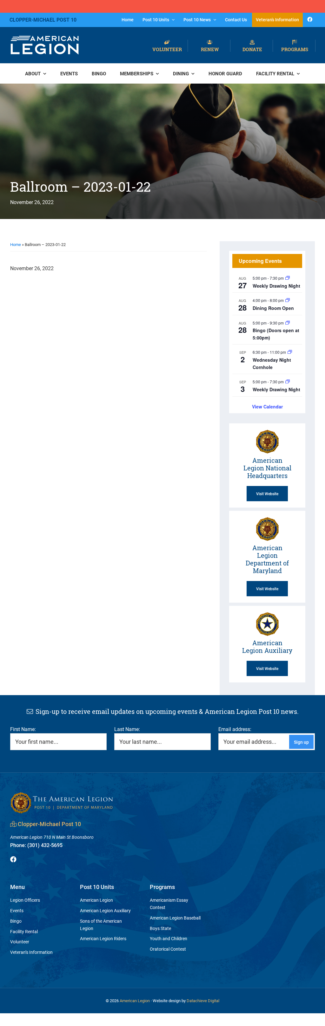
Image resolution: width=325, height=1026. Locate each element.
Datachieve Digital (203, 1000)
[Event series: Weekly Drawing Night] (287, 278)
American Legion (96, 900)
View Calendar (267, 406)
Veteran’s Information (31, 952)
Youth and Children (168, 938)
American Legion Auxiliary (105, 910)
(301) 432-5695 (36, 845)
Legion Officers (25, 900)
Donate (252, 49)
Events (16, 910)
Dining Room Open (273, 308)
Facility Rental (24, 931)
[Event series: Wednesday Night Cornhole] (290, 352)
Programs (294, 49)
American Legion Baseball (175, 918)
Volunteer (167, 49)
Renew (210, 49)
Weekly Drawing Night (276, 286)
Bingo (16, 921)
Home (15, 244)
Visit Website (267, 493)
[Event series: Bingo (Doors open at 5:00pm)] (287, 322)
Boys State (160, 928)
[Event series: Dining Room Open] (287, 300)
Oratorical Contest (168, 949)
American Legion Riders (103, 938)
